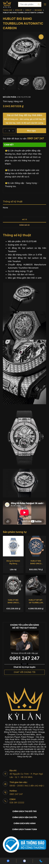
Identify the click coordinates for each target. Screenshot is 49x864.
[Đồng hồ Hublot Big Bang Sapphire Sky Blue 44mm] (13, 546)
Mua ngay (31, 130)
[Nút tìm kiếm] (38, 4)
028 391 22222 (17, 802)
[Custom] (8, 861)
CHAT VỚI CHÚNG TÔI (24, 672)
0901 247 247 (35, 138)
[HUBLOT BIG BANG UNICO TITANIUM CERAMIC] (13, 585)
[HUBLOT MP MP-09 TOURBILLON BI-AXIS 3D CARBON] (36, 585)
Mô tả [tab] (24, 219)
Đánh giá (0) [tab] (24, 225)
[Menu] (45, 4)
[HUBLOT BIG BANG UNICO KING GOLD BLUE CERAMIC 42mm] (36, 546)
